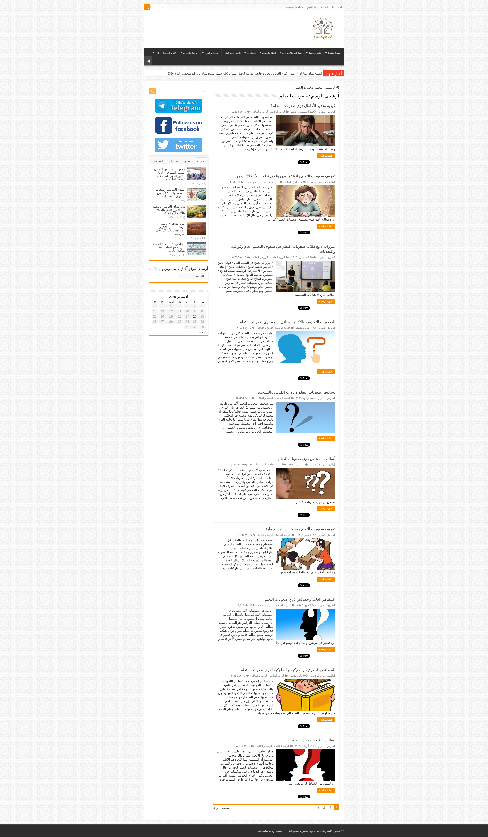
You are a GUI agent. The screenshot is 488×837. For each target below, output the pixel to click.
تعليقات (173, 161)
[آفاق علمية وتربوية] (324, 28)
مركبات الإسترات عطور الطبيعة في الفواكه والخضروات (287, 73)
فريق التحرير (325, 111)
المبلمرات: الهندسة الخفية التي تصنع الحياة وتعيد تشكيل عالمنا (169, 247)
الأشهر (187, 161)
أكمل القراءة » (326, 156)
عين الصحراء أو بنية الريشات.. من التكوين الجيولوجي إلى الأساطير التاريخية (170, 228)
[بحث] (147, 7)
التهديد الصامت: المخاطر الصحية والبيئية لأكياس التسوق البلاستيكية (170, 193)
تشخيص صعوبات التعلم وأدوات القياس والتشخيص (295, 392)
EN (157, 53)
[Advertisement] (216, 22)
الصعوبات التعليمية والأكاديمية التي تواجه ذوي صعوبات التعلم (287, 322)
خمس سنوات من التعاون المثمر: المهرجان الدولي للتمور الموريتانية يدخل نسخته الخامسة (169, 174)
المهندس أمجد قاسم (321, 182)
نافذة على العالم (232, 53)
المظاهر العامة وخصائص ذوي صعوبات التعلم (300, 599)
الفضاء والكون (212, 53)
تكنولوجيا (251, 53)
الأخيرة (201, 161)
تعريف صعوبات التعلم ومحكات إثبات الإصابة (300, 529)
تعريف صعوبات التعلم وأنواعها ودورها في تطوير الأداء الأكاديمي (285, 176)
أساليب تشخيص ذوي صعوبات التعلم (306, 458)
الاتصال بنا (337, 7)
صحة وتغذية (334, 53)
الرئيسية (330, 87)
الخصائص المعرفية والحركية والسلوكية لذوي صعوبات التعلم (288, 670)
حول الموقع (312, 7)
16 (195, 316)
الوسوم (158, 161)
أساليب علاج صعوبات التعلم (313, 740)
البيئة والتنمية (269, 53)
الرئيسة (324, 7)
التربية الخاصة (278, 111)
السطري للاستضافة (270, 830)
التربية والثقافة (190, 53)
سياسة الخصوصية (294, 7)
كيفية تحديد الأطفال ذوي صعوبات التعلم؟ (302, 106)
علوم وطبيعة (315, 53)
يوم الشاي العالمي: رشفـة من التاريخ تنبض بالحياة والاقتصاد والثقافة (169, 210)
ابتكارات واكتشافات (292, 53)
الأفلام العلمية (170, 53)
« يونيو (202, 331)
